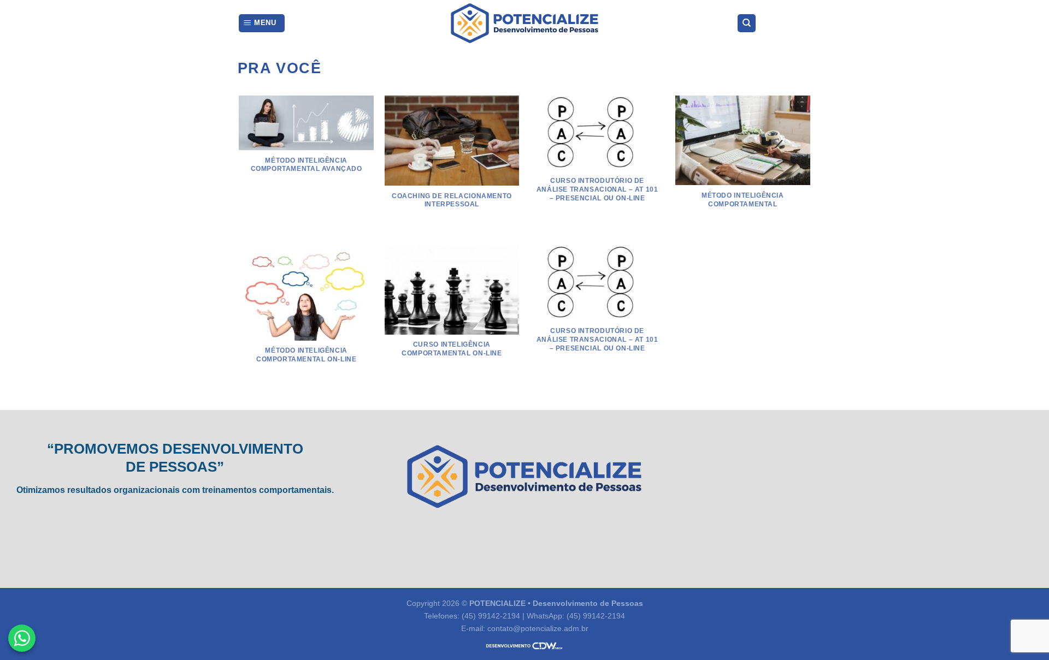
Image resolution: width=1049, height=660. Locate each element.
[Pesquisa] (747, 23)
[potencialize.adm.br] (524, 23)
